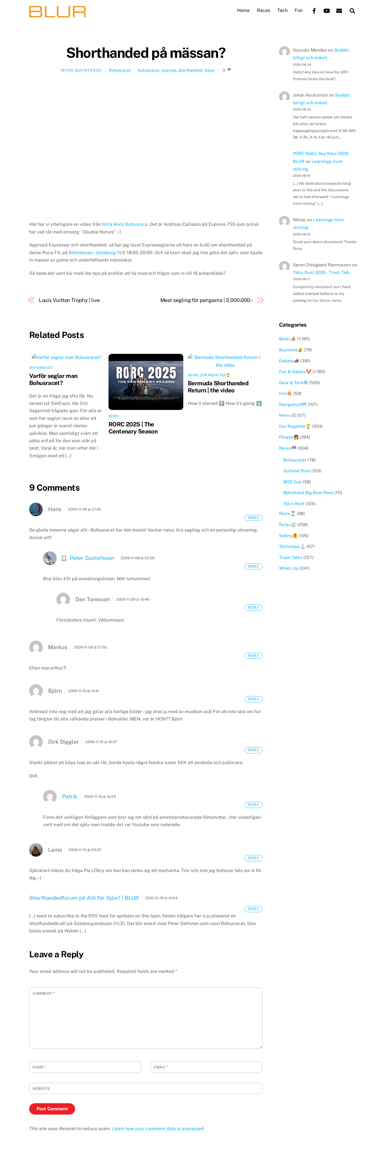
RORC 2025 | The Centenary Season (133, 428)
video (209, 70)
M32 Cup (292, 481)
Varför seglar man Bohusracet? (53, 379)
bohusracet (149, 70)
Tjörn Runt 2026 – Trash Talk (321, 272)
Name (39, 1067)
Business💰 (291, 349)
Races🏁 (288, 448)
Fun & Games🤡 (295, 371)
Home (243, 10)
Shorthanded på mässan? (146, 52)
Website (41, 1089)
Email (161, 1067)
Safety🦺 (288, 535)
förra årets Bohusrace (125, 224)
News (114, 416)
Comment (44, 993)
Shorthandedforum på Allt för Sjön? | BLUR (84, 898)
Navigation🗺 (293, 404)
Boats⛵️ (287, 338)
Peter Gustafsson (81, 70)
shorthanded (190, 70)
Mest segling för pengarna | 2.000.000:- (206, 300)
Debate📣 (289, 360)
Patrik (69, 796)
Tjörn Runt (294, 503)
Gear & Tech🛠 (293, 382)
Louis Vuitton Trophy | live (69, 300)
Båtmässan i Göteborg (92, 252)
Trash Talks (290, 557)
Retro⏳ (287, 513)
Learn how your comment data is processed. (158, 1128)
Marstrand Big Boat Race (308, 492)
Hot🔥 (285, 393)
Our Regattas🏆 (215, 375)
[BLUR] (57, 14)
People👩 (289, 437)
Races (263, 10)
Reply (253, 518)
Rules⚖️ (287, 524)
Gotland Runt (296, 470)
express (168, 70)
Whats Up (289, 568)
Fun (299, 10)
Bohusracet (120, 70)
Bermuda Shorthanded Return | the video (218, 387)
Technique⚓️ (292, 546)
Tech (282, 10)
